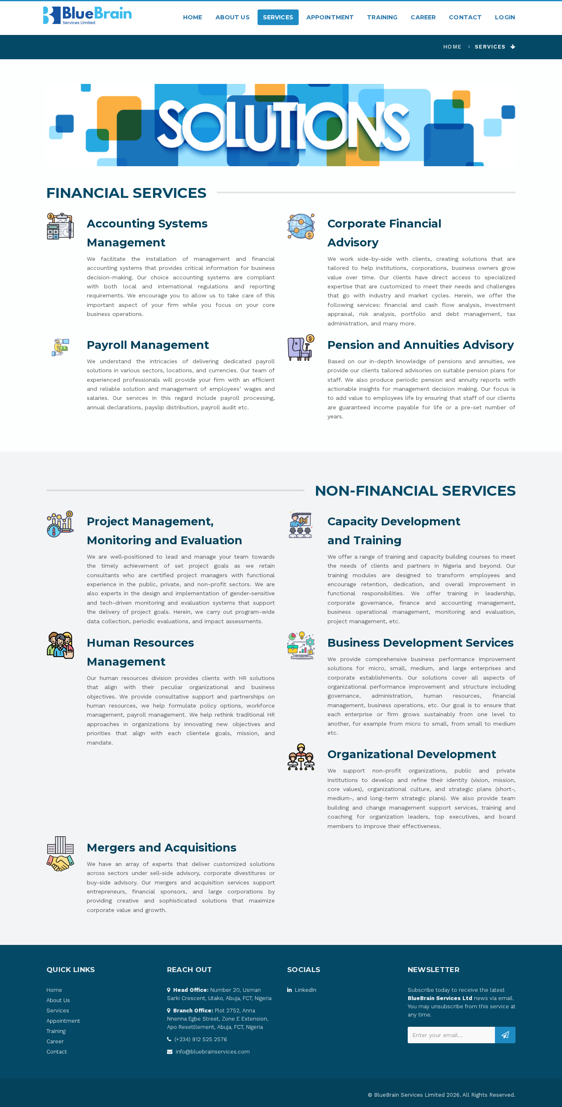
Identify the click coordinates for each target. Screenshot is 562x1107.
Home (192, 17)
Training (382, 17)
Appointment (330, 17)
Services (278, 17)
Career (423, 17)
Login (505, 17)
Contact (465, 17)
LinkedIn (304, 990)
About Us (233, 17)
